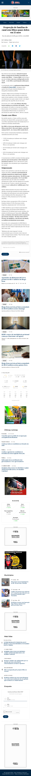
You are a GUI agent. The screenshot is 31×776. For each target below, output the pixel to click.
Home (4, 22)
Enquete (8, 686)
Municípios (8, 575)
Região (18, 22)
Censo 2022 (12, 87)
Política (24, 22)
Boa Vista (11, 22)
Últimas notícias (11, 430)
